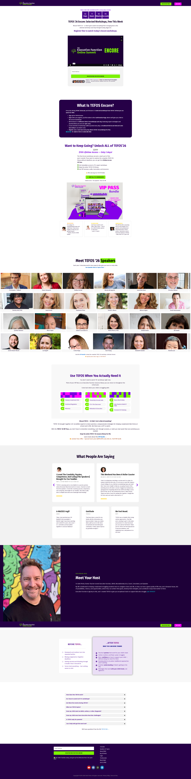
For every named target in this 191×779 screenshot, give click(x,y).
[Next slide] (137, 485)
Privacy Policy (106, 775)
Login (101, 756)
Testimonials (103, 758)
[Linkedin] (102, 767)
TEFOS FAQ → (105, 729)
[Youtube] (89, 767)
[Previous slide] (54, 485)
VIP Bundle (82, 354)
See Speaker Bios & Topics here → (95, 267)
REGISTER (69, 132)
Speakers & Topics (105, 749)
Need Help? (103, 760)
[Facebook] (93, 767)
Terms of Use (114, 775)
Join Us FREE (103, 762)
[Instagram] (98, 767)
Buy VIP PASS (103, 753)
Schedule (102, 747)
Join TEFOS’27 (151, 591)
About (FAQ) (103, 751)
